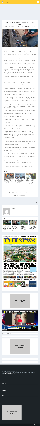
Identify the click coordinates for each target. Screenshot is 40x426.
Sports (3, 392)
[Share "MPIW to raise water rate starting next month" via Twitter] (15, 193)
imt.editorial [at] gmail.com (10, 373)
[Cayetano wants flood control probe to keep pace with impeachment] (16, 222)
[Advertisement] (20, 11)
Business (21, 26)
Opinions (3, 397)
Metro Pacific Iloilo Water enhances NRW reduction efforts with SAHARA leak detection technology (30, 181)
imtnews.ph (17, 370)
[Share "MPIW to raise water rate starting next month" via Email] (28, 193)
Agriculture (4, 390)
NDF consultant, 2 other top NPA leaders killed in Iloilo (7, 227)
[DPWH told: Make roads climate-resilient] (24, 222)
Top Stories (26, 26)
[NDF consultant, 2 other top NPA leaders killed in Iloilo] (7, 222)
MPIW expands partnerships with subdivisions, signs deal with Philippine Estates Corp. (19, 180)
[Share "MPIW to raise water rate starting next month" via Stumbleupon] (26, 193)
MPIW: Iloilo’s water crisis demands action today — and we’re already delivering (8, 180)
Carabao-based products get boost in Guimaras (32, 227)
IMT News (11, 26)
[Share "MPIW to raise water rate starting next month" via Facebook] (13, 193)
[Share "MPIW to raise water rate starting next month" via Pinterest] (21, 193)
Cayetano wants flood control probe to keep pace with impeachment (15, 228)
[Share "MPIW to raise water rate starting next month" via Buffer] (24, 193)
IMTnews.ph (7, 424)
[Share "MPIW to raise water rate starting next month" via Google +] (17, 193)
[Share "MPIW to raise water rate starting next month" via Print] (30, 193)
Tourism (3, 388)
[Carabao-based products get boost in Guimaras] (33, 222)
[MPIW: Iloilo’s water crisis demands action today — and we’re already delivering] (9, 176)
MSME (3, 395)
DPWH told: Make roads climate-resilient (23, 227)
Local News (4, 383)
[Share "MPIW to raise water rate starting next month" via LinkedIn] (23, 193)
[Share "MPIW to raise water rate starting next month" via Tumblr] (19, 193)
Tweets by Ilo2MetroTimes (6, 333)
